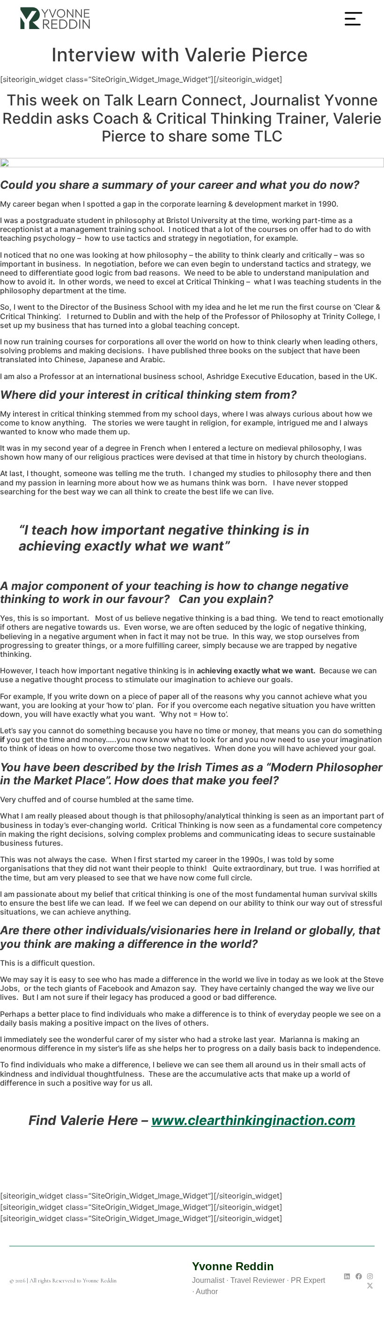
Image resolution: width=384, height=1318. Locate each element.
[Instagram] (370, 1276)
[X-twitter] (370, 1285)
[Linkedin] (347, 1276)
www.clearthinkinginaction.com (253, 1120)
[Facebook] (358, 1276)
